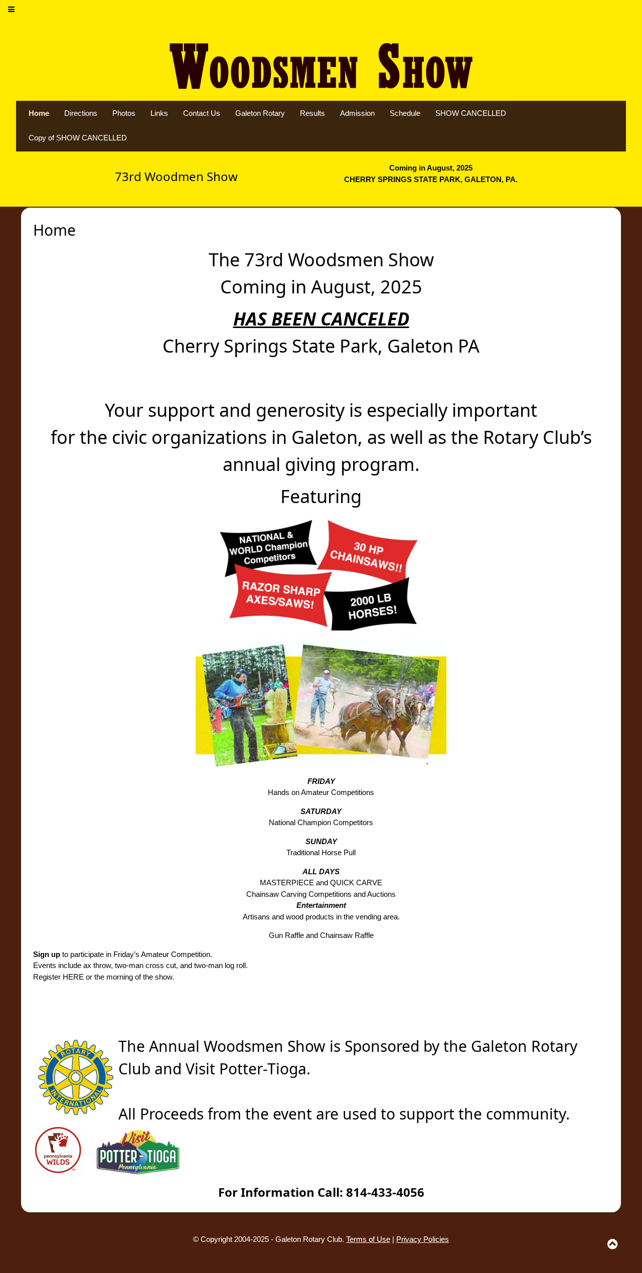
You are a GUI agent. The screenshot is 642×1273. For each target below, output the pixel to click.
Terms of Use (368, 1239)
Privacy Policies (422, 1239)
